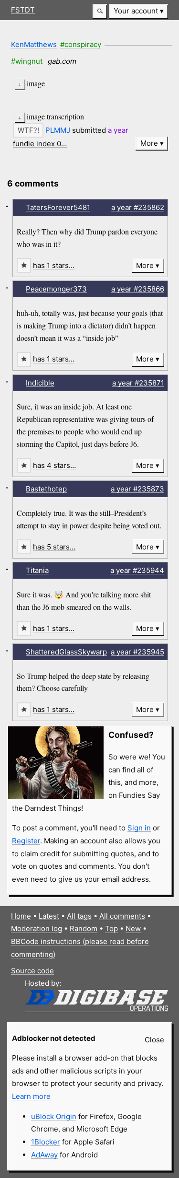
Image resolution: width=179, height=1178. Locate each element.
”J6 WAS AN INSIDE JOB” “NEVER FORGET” (74, 117)
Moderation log (36, 928)
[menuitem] (138, 11)
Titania (37, 570)
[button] (100, 11)
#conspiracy (80, 44)
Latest (49, 916)
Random (83, 928)
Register (26, 840)
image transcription (55, 116)
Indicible (40, 382)
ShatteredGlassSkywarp (66, 651)
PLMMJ (57, 130)
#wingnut (26, 61)
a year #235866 (137, 288)
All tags (79, 916)
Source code (32, 970)
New (133, 928)
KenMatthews (34, 44)
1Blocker (45, 1141)
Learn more (31, 1096)
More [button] (149, 143)
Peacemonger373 (56, 288)
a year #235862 (137, 207)
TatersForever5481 (58, 207)
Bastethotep (46, 488)
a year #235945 (137, 651)
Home (21, 916)
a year (118, 130)
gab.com (62, 61)
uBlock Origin (53, 1116)
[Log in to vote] (28, 130)
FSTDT (23, 9)
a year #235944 (137, 570)
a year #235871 (138, 382)
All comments (122, 916)
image (36, 83)
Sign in (139, 827)
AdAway (44, 1154)
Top (111, 928)
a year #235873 (137, 488)
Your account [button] (136, 10)
